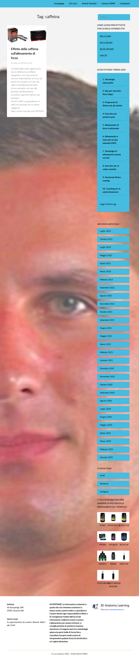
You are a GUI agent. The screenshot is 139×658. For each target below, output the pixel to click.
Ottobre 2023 (106, 239)
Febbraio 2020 (106, 449)
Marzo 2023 (105, 272)
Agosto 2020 (106, 401)
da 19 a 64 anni (107, 49)
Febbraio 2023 (106, 280)
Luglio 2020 (105, 409)
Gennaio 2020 (106, 457)
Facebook (104, 484)
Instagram (104, 492)
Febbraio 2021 (106, 352)
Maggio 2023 (106, 255)
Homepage (59, 4)
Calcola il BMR (108, 4)
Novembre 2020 (107, 377)
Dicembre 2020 (107, 369)
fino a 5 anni (105, 36)
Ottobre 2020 (106, 385)
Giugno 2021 (106, 328)
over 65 (103, 55)
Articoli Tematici (89, 4)
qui (114, 204)
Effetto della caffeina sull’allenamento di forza (24, 54)
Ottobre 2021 (106, 312)
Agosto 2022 (106, 296)
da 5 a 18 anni (106, 43)
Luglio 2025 (105, 231)
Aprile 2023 (105, 264)
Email (102, 476)
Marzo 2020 (105, 441)
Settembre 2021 (107, 320)
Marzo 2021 (105, 344)
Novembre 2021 (107, 304)
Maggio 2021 (106, 336)
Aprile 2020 (105, 433)
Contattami (125, 4)
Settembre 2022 (107, 288)
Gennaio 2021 (106, 360)
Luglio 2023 (105, 247)
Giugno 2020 (106, 417)
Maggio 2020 (106, 425)
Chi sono (73, 4)
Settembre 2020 (107, 393)
